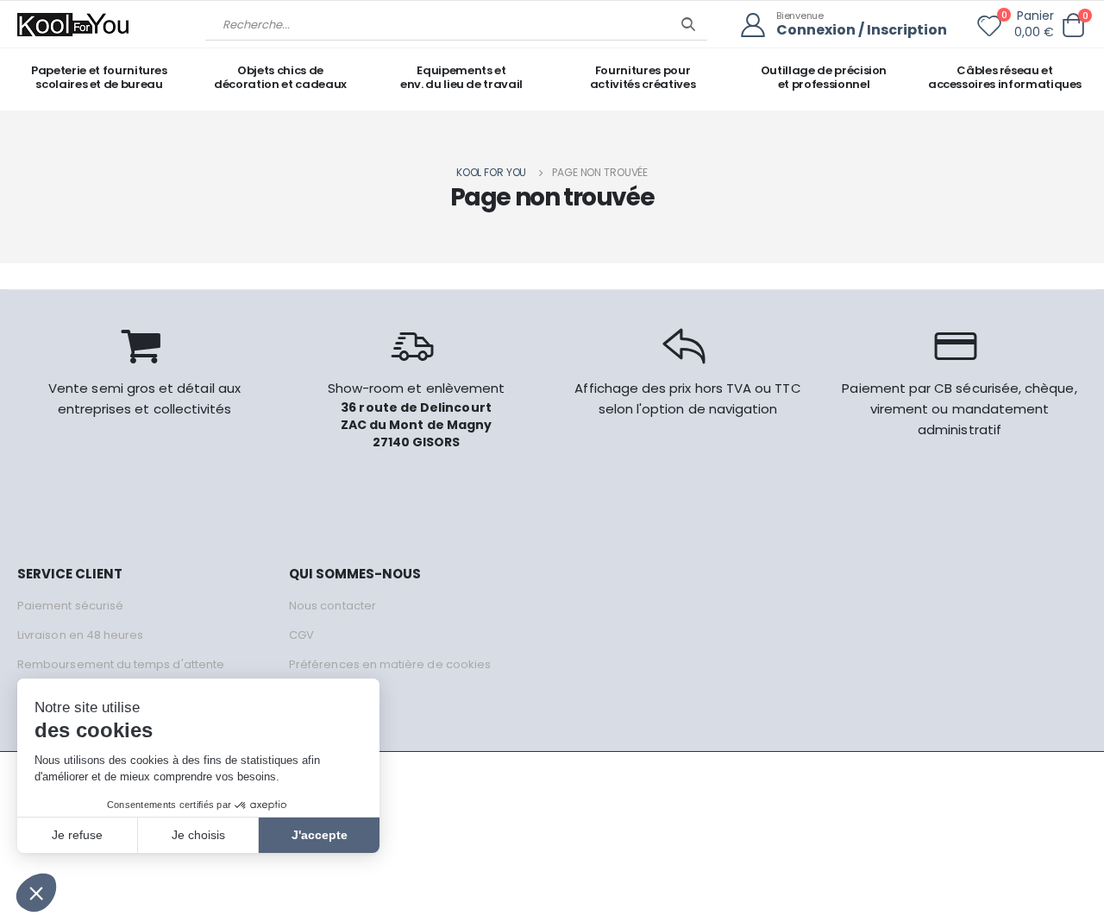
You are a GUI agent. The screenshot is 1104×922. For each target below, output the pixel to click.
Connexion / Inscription (861, 31)
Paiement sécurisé (70, 605)
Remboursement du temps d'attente (120, 664)
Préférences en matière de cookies (390, 664)
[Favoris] (989, 29)
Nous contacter (332, 605)
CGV (301, 635)
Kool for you (491, 172)
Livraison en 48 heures (80, 635)
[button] (1073, 25)
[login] (758, 25)
